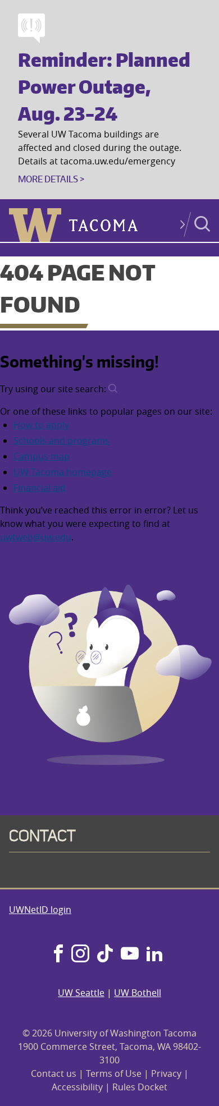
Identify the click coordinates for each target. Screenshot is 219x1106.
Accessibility (77, 1087)
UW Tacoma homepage (62, 472)
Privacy (166, 1073)
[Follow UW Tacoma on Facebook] (58, 954)
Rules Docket (139, 1087)
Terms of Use (114, 1073)
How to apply (41, 425)
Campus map (41, 456)
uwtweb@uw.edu (35, 537)
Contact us (53, 1073)
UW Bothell (137, 992)
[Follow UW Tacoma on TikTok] (105, 954)
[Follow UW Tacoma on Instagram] (80, 954)
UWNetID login (40, 909)
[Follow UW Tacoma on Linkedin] (154, 954)
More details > (51, 179)
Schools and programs (61, 440)
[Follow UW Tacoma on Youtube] (130, 954)
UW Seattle (81, 992)
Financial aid (39, 487)
